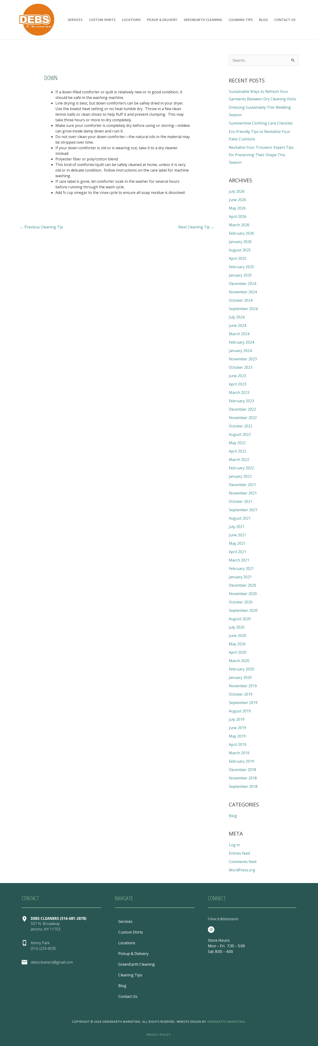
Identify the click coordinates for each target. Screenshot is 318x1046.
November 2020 (243, 593)
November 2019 (243, 685)
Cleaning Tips (241, 19)
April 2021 (237, 551)
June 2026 (237, 199)
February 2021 (241, 568)
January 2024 (240, 350)
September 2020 (243, 610)
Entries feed (239, 853)
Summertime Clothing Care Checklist (261, 123)
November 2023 (243, 359)
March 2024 (239, 333)
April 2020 (237, 652)
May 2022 (237, 442)
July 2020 (236, 627)
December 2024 (242, 283)
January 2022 (240, 476)
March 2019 (239, 752)
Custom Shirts (102, 19)
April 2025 (237, 258)
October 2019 (240, 694)
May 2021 (237, 543)
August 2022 (240, 434)
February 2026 (241, 233)
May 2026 (237, 208)
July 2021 (236, 526)
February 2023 (241, 400)
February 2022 (241, 468)
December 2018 (242, 769)
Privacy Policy (158, 1035)
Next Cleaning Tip (196, 227)
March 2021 (239, 560)
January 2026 (240, 241)
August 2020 (240, 618)
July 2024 (236, 317)
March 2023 (239, 392)
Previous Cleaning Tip (41, 227)
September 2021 (243, 509)
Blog (263, 19)
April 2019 (237, 744)
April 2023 (237, 384)
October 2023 (240, 367)
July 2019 (236, 719)
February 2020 (241, 669)
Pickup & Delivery (162, 19)
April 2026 (237, 216)
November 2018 (243, 778)
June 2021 (237, 535)
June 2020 (237, 635)
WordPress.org (242, 870)
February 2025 (241, 266)
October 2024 (240, 300)
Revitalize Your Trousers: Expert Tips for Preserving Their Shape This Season (261, 155)
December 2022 (242, 409)
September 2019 (243, 702)
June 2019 (237, 727)
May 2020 (237, 644)
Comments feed (242, 861)
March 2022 (239, 459)
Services (75, 19)
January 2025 (240, 275)
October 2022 (240, 426)
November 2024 (243, 292)
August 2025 (240, 250)
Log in (234, 844)
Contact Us (284, 19)
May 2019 (237, 736)
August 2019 (240, 711)
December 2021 (242, 484)
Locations (131, 19)
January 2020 (240, 677)
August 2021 (240, 518)
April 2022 (237, 451)
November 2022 (243, 417)
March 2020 (239, 660)
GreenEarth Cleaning (203, 19)
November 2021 (243, 493)
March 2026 (239, 224)
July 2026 (236, 191)
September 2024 (243, 308)
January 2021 (240, 576)
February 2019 (241, 761)
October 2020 (240, 602)
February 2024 (241, 342)
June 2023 (237, 375)
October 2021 (240, 501)
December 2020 (242, 585)
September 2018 (243, 786)
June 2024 (237, 325)
